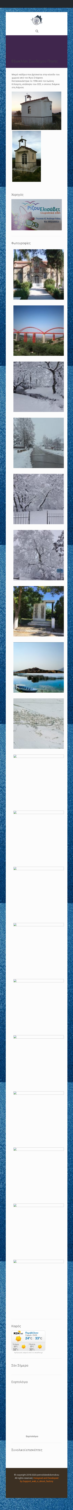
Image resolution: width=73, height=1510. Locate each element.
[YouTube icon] (38, 1486)
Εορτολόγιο (32, 1436)
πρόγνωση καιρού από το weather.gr (28, 1352)
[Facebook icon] (34, 1486)
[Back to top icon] (66, 1503)
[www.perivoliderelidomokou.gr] (36, 20)
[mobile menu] (63, 19)
